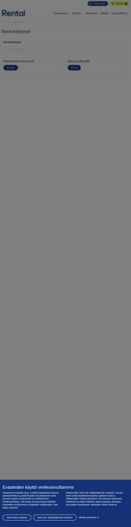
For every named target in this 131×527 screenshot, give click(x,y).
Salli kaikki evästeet (17, 517)
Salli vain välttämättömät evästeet (54, 517)
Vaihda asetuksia (87, 517)
